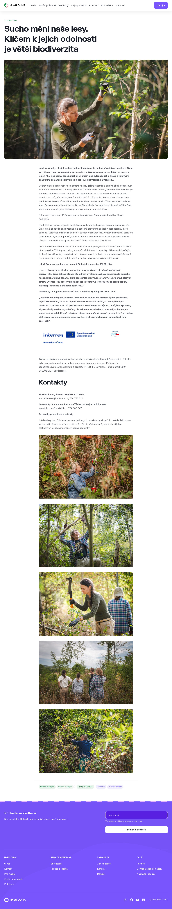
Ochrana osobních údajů (149, 868)
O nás (7, 863)
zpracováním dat (134, 821)
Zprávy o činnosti (13, 879)
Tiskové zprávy (115, 787)
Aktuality (101, 787)
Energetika (56, 863)
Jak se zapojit (104, 863)
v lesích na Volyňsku (102, 179)
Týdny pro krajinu (85, 787)
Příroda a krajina (47, 787)
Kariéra (101, 868)
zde (91, 215)
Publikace (9, 884)
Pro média (9, 874)
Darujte (161, 5)
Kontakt (8, 868)
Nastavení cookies (146, 874)
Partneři (141, 863)
